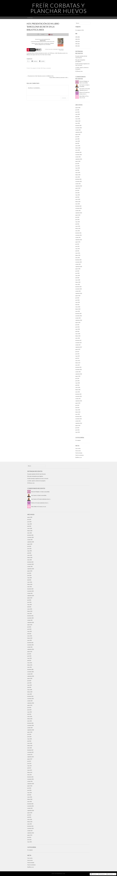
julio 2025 (77, 136)
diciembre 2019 (78, 286)
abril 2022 (77, 224)
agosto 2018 (77, 322)
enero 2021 (77, 257)
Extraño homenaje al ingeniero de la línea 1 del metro (37, 478)
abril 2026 (77, 116)
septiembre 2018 (78, 320)
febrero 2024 (77, 174)
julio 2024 (77, 163)
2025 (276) (77, 39)
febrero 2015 (77, 412)
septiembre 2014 (78, 423)
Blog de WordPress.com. (58, 873)
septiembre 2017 (78, 347)
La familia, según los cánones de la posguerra (36, 480)
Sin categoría (33, 68)
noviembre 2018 (78, 315)
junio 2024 (77, 165)
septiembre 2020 (78, 266)
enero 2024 (77, 177)
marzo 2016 (77, 387)
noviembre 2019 (78, 288)
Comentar (64, 97)
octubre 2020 (78, 264)
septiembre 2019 (78, 293)
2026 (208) (77, 37)
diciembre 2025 (78, 125)
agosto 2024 (77, 161)
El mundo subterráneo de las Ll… (44, 499)
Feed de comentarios (79, 455)
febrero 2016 (77, 389)
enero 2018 (77, 338)
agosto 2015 (77, 403)
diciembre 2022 (78, 206)
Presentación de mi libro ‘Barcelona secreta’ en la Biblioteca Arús (40, 76)
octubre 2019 (78, 291)
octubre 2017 (78, 344)
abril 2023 (77, 197)
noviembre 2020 (78, 262)
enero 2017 (77, 365)
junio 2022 (77, 219)
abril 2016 (77, 385)
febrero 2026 (77, 121)
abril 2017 (77, 358)
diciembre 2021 (78, 232)
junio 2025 (77, 138)
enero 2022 (77, 230)
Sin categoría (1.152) (79, 30)
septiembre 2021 (78, 239)
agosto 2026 (77, 107)
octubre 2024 (78, 156)
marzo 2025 (77, 145)
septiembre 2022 (78, 212)
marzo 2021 (77, 253)
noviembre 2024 (78, 154)
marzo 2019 (77, 306)
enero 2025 (77, 150)
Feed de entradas (78, 452)
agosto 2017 (77, 349)
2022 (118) (77, 45)
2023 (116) (77, 43)
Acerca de (30, 17)
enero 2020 (77, 284)
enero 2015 (77, 414)
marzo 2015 (77, 409)
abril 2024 (77, 170)
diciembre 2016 (78, 367)
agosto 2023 (77, 188)
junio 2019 (77, 300)
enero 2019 (77, 311)
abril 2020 (77, 277)
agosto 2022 (77, 215)
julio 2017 (77, 351)
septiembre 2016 (78, 374)
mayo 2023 (77, 194)
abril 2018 (77, 331)
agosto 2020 (77, 268)
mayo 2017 (77, 356)
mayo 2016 (77, 382)
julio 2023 (77, 190)
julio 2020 (77, 271)
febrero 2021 (77, 255)
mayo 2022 (77, 221)
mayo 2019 (77, 302)
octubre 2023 (78, 183)
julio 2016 (77, 378)
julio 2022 (77, 217)
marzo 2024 (77, 172)
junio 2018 (77, 326)
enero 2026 (77, 123)
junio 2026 (77, 112)
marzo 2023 (77, 199)
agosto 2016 (77, 376)
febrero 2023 (77, 201)
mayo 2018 (77, 329)
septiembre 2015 (78, 400)
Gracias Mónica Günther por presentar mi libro (59, 77)
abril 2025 (77, 143)
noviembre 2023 (78, 181)
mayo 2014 (77, 432)
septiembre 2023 (78, 185)
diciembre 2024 (78, 152)
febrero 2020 (77, 282)
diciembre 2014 (78, 416)
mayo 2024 (77, 168)
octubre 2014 (78, 421)
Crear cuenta (77, 448)
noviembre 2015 (78, 396)
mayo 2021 (77, 248)
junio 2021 (77, 246)
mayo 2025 (77, 141)
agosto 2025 (77, 134)
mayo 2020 (77, 275)
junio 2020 (77, 273)
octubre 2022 (78, 210)
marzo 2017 (77, 360)
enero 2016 (77, 391)
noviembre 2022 (78, 208)
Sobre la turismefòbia (83, 82)
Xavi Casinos (82, 84)
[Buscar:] (89, 17)
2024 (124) (77, 41)
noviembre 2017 (78, 342)
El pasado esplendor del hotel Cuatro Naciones (36, 474)
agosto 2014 (77, 425)
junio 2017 (77, 353)
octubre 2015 (78, 398)
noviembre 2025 (78, 127)
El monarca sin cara (42, 506)
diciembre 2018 (78, 313)
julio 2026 (77, 109)
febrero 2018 (77, 335)
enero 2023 (77, 203)
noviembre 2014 (78, 418)
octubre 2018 (78, 318)
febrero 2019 (77, 309)
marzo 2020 (77, 279)
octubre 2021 (78, 237)
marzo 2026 (77, 118)
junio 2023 (77, 192)
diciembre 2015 (78, 394)
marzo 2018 (77, 333)
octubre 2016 (78, 371)
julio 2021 (77, 244)
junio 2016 (77, 380)
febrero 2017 (77, 362)
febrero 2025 (77, 147)
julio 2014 (77, 427)
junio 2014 (77, 429)
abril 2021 (77, 250)
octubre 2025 (78, 130)
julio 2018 (77, 324)
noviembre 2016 (78, 369)
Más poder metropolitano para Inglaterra (35, 476)
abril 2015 (77, 407)
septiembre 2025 (78, 132)
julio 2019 (77, 297)
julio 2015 (77, 405)
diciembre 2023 (78, 179)
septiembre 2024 (78, 159)
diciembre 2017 (78, 340)
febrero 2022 (77, 228)
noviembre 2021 (78, 235)
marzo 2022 (77, 226)
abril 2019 (77, 304)
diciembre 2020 (78, 259)
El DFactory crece (79, 71)
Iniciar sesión (78, 450)
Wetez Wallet (82, 96)
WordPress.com (78, 457)
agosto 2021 (77, 241)
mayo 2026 (77, 114)
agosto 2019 (77, 295)
